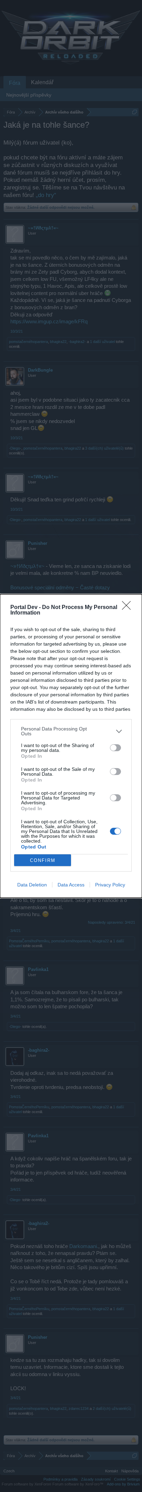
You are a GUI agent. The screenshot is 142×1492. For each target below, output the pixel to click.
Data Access (71, 884)
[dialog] (71, 746)
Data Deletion (32, 884)
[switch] (115, 747)
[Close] (128, 607)
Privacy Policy (110, 884)
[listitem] (71, 731)
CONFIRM (42, 860)
